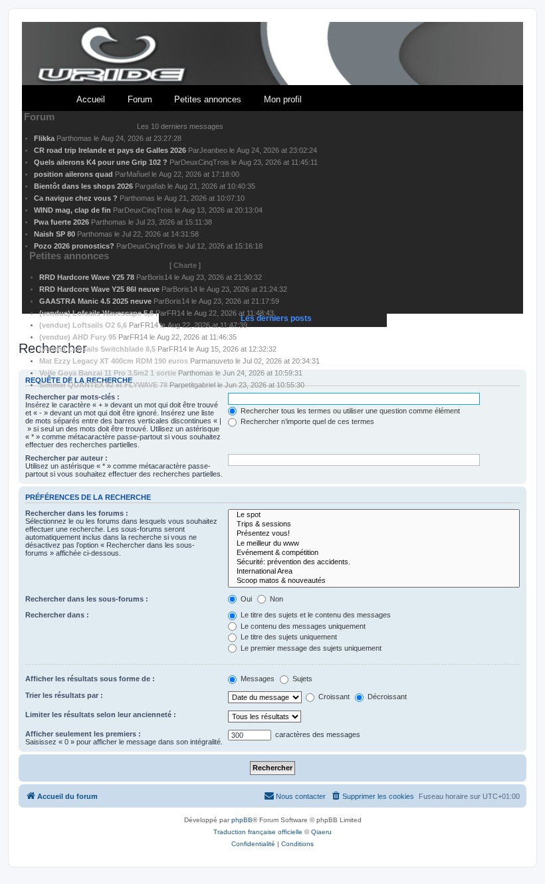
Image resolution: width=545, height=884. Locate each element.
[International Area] (373, 571)
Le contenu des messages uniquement (302, 626)
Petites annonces (207, 99)
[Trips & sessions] (373, 524)
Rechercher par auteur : (66, 458)
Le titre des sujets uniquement (288, 637)
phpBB (242, 820)
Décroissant (386, 697)
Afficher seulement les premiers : (83, 734)
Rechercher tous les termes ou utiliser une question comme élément (349, 411)
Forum (140, 99)
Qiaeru (321, 831)
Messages (256, 679)
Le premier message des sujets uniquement (310, 648)
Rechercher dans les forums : (76, 513)
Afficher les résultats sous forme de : (90, 679)
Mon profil (283, 99)
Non (275, 599)
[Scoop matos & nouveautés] (373, 581)
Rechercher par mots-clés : (72, 397)
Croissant (333, 697)
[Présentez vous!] (373, 533)
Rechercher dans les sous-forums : (86, 599)
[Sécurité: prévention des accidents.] (373, 562)
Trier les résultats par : (64, 695)
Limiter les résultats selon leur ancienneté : (100, 714)
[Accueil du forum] (272, 54)
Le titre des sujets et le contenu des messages (315, 615)
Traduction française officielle (257, 831)
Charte (185, 265)
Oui (245, 599)
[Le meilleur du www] (373, 543)
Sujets (301, 679)
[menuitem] (372, 796)
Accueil (90, 99)
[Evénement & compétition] (373, 553)
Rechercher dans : (57, 615)
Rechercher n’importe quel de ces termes (306, 421)
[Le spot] (373, 515)
